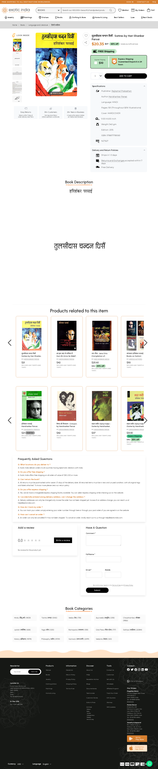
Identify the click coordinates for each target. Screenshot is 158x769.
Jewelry (48, 679)
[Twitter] (132, 670)
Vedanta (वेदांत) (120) (104, 639)
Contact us (143, 2)
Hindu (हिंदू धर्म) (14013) (22, 618)
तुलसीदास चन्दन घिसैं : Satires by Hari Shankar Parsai (31, 356)
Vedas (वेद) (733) (75, 618)
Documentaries (91, 688)
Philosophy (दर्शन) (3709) (50, 639)
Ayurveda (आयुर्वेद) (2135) (105, 618)
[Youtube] (146, 670)
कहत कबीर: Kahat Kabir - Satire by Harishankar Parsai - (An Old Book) (101, 426)
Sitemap (109, 702)
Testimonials (90, 693)
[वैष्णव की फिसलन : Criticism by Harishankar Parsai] (67, 420)
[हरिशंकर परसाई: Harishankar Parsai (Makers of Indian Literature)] (32, 420)
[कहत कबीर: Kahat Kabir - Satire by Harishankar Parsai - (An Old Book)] (102, 420)
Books (22, 25)
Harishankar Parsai (118, 97)
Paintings (49, 688)
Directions (130, 701)
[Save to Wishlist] (86, 36)
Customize (110, 675)
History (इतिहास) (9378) (23, 639)
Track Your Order (112, 693)
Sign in (130, 2)
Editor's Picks (90, 702)
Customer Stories (92, 698)
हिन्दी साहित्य (55, 25)
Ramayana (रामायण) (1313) (78, 630)
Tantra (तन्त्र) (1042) (49, 618)
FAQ (154, 2)
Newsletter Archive (92, 679)
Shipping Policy (71, 684)
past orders (97, 510)
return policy (64, 485)
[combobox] (84, 10)
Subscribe (34, 672)
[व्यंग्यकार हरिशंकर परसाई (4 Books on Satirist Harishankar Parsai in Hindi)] (137, 350)
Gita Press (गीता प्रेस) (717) (106, 630)
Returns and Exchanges (112, 161)
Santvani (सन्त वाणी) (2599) (79, 639)
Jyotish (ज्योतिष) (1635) (22, 630)
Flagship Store (132, 691)
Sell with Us (110, 679)
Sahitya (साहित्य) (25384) (132, 630)
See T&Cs (30, 117)
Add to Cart (125, 76)
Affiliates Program (113, 688)
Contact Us (110, 670)
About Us (89, 670)
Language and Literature (38, 25)
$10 (101, 62)
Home (14, 25)
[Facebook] (128, 670)
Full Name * (90, 554)
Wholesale (110, 684)
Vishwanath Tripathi (32, 429)
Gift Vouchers (111, 698)
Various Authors (135, 359)
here (77, 510)
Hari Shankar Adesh (101, 359)
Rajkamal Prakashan (122, 91)
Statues (48, 670)
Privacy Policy (128, 585)
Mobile (107, 570)
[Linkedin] (142, 670)
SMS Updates (111, 707)
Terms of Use (116, 585)
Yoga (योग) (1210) (47, 630)
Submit (97, 590)
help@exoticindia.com (26, 503)
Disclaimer (69, 670)
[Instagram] (139, 670)
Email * (89, 570)
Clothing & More (51, 684)
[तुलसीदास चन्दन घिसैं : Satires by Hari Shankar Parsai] (17, 45)
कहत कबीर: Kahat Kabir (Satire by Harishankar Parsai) (136, 426)
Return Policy (70, 675)
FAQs (88, 675)
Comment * (91, 533)
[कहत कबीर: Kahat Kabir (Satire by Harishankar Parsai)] (137, 420)
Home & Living (50, 693)
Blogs (88, 684)
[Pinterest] (135, 670)
